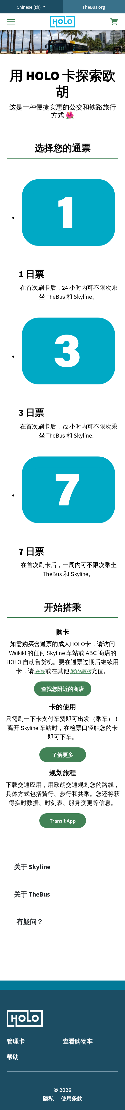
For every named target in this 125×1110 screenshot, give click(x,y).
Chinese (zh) (29, 7)
